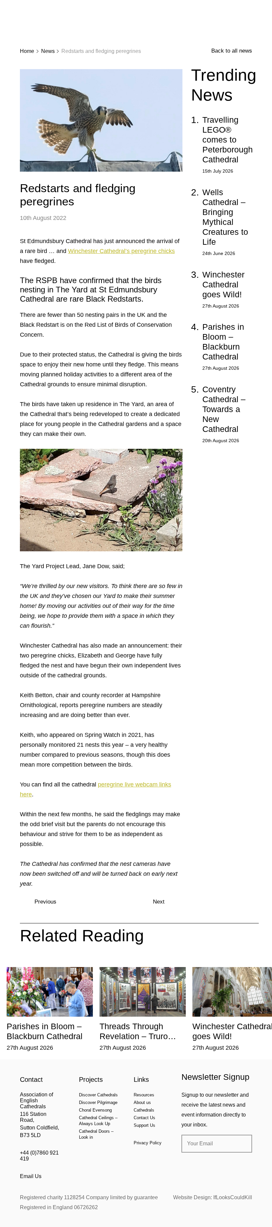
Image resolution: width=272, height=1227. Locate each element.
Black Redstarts (113, 298)
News (48, 51)
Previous (45, 902)
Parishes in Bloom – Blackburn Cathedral (223, 341)
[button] (55, 962)
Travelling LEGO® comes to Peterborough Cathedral (227, 139)
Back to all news (231, 51)
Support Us (144, 1125)
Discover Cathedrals (98, 1094)
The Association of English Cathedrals (45, 23)
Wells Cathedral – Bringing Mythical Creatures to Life (225, 217)
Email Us (30, 1176)
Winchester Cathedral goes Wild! (223, 284)
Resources (144, 1094)
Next (159, 902)
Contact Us (144, 1117)
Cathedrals (144, 1110)
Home (27, 51)
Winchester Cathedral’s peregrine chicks (121, 251)
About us (142, 1102)
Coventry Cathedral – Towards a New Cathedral (223, 409)
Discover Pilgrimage (98, 1102)
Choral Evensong (95, 1110)
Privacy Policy (148, 1142)
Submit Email (241, 1143)
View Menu (248, 10)
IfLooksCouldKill (232, 1197)
